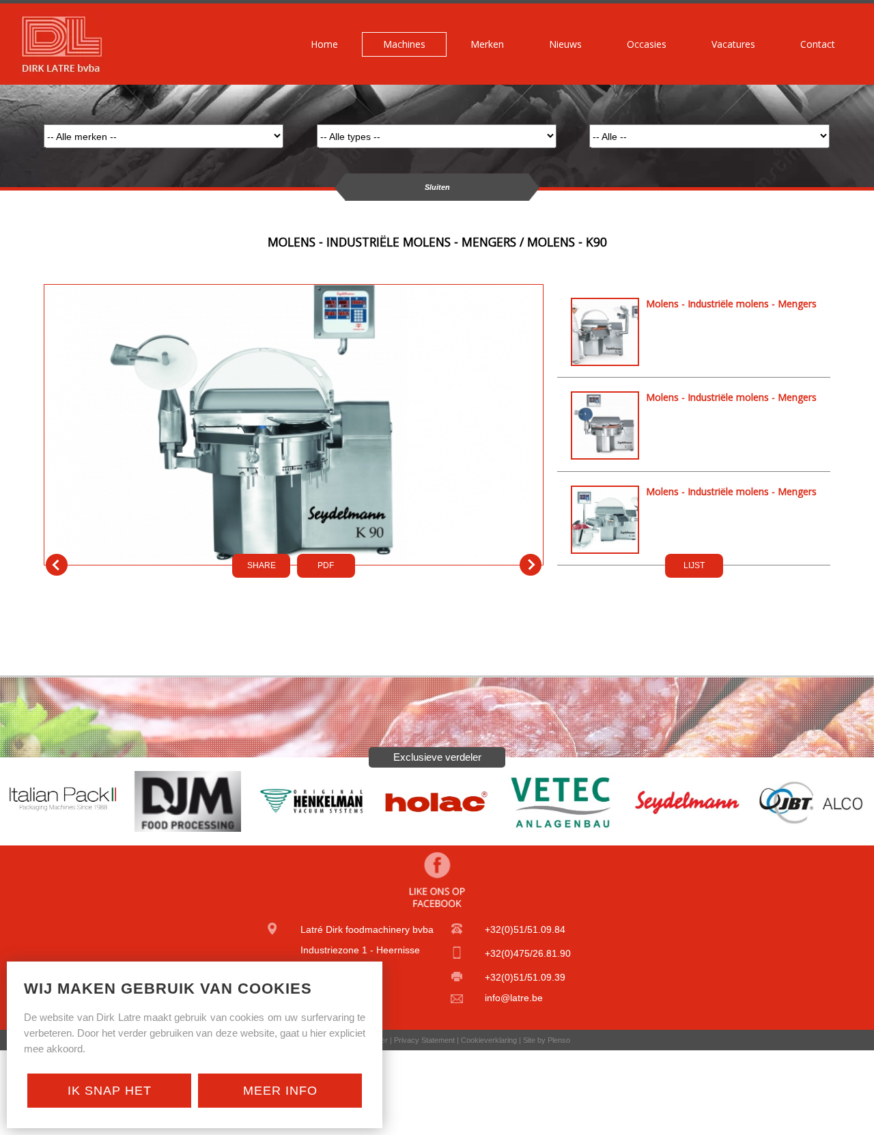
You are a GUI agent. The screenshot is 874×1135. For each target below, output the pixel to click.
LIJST (694, 565)
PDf (326, 565)
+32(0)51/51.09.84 (525, 929)
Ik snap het (110, 1090)
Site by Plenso (546, 1040)
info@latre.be (514, 997)
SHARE (261, 565)
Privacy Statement (424, 1040)
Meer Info (280, 1090)
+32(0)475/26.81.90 (528, 953)
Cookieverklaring (489, 1040)
